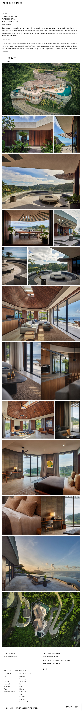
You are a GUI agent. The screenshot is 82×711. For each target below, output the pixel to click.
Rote (5, 689)
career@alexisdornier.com (50, 656)
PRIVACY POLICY (72, 707)
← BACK (8, 62)
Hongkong (22, 679)
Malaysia (22, 676)
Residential (10, 19)
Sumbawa (7, 686)
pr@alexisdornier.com (11, 656)
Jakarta (6, 679)
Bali (5, 676)
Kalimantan (7, 684)
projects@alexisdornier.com (51, 663)
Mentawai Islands (9, 691)
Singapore (22, 681)
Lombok (15, 16)
